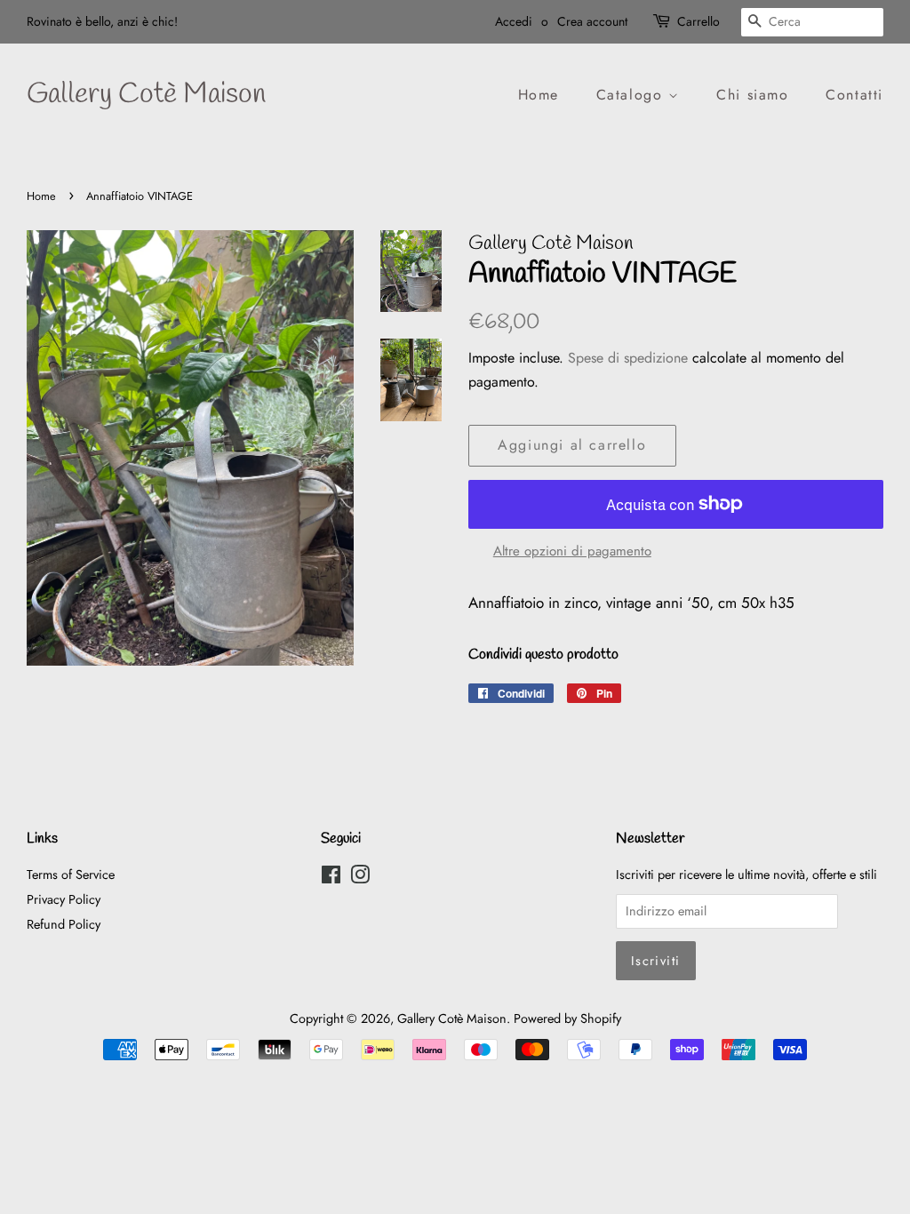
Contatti (854, 94)
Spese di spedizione (628, 357)
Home (538, 94)
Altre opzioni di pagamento (572, 551)
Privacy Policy (63, 899)
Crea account (592, 21)
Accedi (513, 21)
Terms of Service (71, 874)
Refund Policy (63, 924)
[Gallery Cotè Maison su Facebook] (331, 878)
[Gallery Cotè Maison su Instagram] (360, 878)
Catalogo (632, 94)
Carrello (698, 21)
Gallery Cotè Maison (146, 95)
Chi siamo (752, 94)
